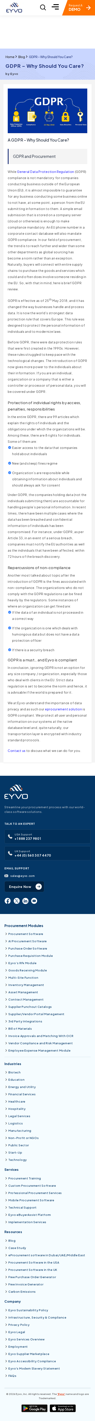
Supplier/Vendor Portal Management (36, 1014)
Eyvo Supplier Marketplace (28, 1354)
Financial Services (22, 1094)
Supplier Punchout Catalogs (30, 1007)
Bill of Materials (20, 1028)
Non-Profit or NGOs (23, 1138)
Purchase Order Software (27, 948)
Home (10, 57)
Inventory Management (26, 985)
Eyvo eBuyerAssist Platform (29, 1215)
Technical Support (22, 1207)
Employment (18, 1346)
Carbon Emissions (22, 1291)
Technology (17, 1160)
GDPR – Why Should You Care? (51, 57)
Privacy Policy (19, 1324)
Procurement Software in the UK (32, 1270)
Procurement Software (25, 934)
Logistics (15, 1123)
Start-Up (15, 1152)
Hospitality (17, 1109)
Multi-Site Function (23, 977)
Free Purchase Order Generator (32, 1277)
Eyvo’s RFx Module (22, 963)
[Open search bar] (42, 8)
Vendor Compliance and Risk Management (40, 1043)
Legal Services (19, 1116)
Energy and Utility (22, 1087)
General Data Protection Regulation (45, 172)
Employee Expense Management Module (39, 1050)
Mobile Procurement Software (31, 1200)
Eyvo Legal (16, 1332)
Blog (21, 57)
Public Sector (18, 1145)
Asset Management (23, 992)
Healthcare (16, 1101)
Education (16, 1079)
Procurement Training (24, 1178)
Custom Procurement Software (32, 1185)
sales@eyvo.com (22, 876)
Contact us (17, 751)
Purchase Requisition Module (30, 955)
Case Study (17, 1248)
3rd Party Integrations (25, 1021)
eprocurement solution (63, 709)
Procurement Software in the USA (33, 1262)
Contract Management (26, 999)
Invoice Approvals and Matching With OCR (40, 1036)
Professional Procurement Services (35, 1193)
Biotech (14, 1072)
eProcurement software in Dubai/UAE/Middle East (46, 1255)
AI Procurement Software (27, 941)
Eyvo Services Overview (26, 1339)
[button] (55, 7)
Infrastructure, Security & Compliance (37, 1317)
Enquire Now (20, 887)
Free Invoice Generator (25, 1284)
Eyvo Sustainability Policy (28, 1310)
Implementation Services (27, 1222)
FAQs (12, 1375)
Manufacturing (19, 1130)
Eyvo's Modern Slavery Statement (34, 1368)
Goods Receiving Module (27, 970)
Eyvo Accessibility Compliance (32, 1361)
